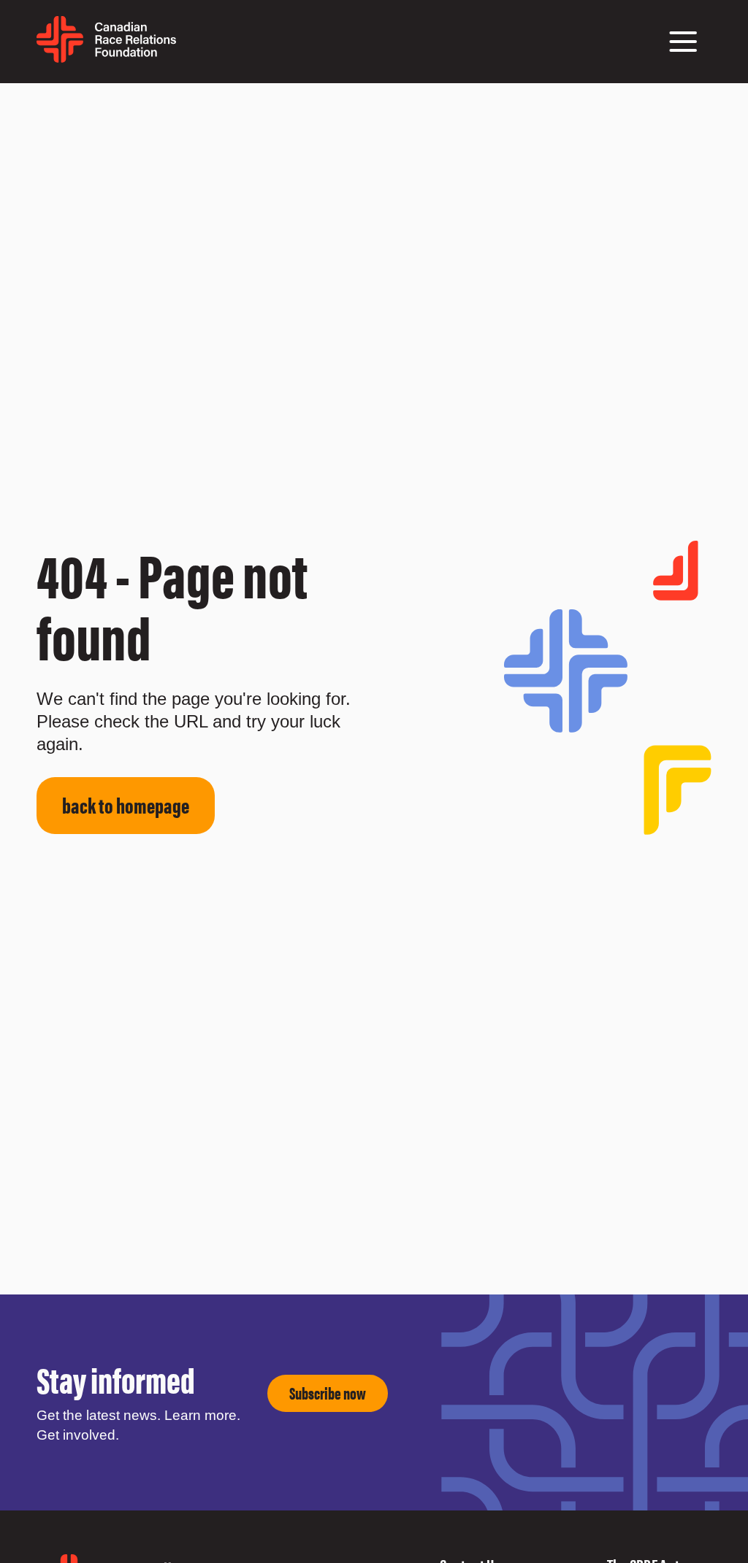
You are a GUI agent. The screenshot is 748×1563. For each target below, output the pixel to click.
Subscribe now (327, 1393)
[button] (683, 41)
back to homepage (125, 804)
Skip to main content (38, 101)
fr (183, 49)
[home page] (106, 57)
